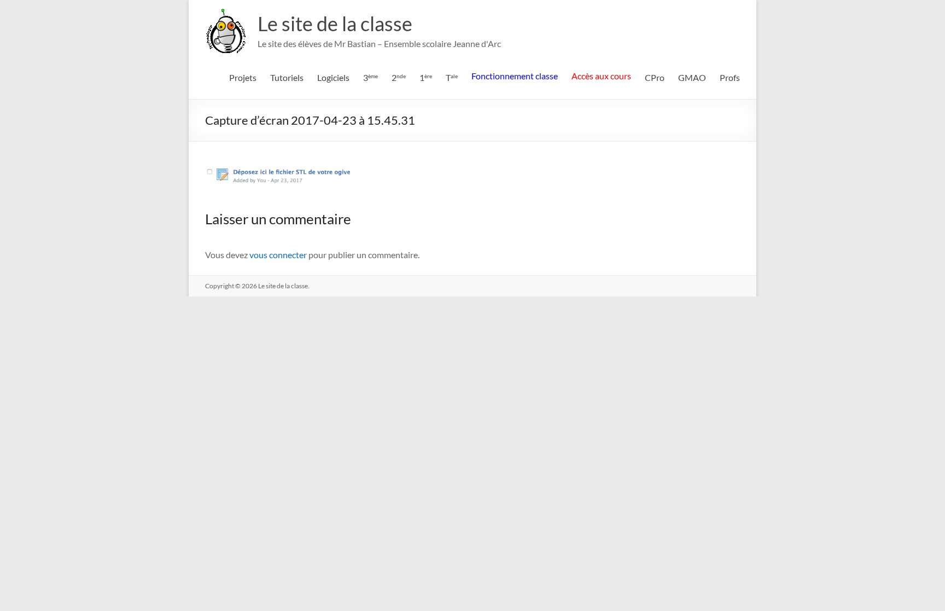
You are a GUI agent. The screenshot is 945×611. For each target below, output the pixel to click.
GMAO (692, 77)
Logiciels (333, 77)
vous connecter (278, 254)
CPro (654, 77)
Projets (242, 77)
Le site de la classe (335, 23)
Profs (730, 77)
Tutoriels (287, 77)
